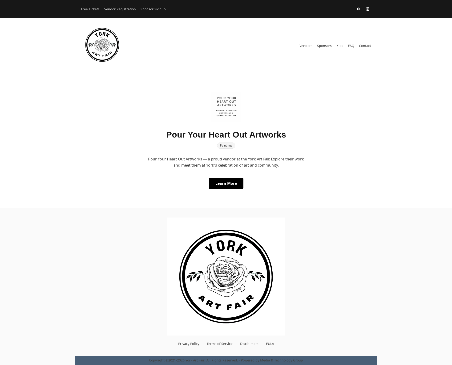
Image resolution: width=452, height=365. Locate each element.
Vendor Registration (120, 9)
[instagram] (367, 9)
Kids (339, 45)
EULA (270, 343)
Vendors (305, 45)
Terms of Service (220, 343)
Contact (365, 45)
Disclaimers (249, 343)
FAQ (351, 45)
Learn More (226, 183)
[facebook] (358, 9)
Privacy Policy (188, 343)
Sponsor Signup (153, 9)
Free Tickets (90, 9)
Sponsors (324, 45)
